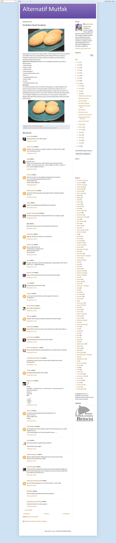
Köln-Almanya (81, 110)
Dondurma (79, 225)
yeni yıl (78, 382)
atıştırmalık (80, 191)
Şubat (80, 140)
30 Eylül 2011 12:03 (32, 254)
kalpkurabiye (30, 244)
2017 (78, 67)
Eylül (80, 93)
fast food (79, 238)
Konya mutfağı (80, 305)
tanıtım (79, 365)
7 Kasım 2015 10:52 (32, 506)
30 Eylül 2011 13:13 (32, 288)
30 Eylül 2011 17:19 (32, 364)
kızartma (79, 298)
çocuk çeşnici (80, 215)
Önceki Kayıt (66, 513)
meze (78, 326)
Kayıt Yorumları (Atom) (32, 517)
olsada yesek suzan (32, 190)
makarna (79, 316)
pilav (78, 335)
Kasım (80, 88)
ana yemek (79, 182)
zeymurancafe (30, 147)
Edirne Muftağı (80, 232)
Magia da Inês (30, 380)
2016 (78, 70)
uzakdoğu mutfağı (81, 376)
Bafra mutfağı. (80, 193)
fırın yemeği (80, 240)
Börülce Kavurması (83, 112)
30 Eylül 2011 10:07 (32, 228)
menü (78, 322)
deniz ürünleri (80, 221)
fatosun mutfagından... (33, 347)
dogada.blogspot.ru (32, 454)
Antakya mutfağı (81, 185)
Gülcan (28, 203)
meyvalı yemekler (81, 324)
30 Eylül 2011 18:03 (32, 375)
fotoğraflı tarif (80, 243)
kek (78, 290)
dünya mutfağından (82, 230)
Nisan (80, 135)
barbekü (79, 202)
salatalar (79, 348)
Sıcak (78, 357)
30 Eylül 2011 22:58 (32, 405)
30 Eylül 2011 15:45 (32, 331)
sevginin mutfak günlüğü (33, 213)
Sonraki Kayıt (26, 513)
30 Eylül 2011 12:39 (32, 277)
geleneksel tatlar (81, 249)
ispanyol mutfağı (81, 271)
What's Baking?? (31, 306)
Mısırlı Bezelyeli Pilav (83, 98)
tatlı (78, 367)
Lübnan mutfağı (81, 314)
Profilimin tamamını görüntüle (82, 48)
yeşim (28, 159)
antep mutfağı (80, 187)
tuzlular (79, 372)
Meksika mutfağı (81, 320)
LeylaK (28, 440)
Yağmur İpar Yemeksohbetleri (34, 480)
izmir (78, 277)
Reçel (78, 341)
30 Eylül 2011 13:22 (32, 300)
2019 (78, 62)
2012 (78, 81)
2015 (78, 73)
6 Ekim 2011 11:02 (31, 475)
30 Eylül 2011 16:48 (32, 352)
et (77, 234)
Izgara (78, 264)
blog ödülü (79, 206)
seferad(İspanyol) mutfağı (83, 354)
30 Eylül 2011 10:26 (32, 239)
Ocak (80, 143)
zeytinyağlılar (80, 389)
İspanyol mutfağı (81, 273)
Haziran (81, 129)
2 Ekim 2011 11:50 (31, 461)
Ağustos (81, 124)
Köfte (78, 307)
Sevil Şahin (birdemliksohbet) (34, 358)
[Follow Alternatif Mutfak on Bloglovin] (83, 154)
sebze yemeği (80, 352)
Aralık (80, 86)
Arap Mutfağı (80, 189)
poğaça (79, 339)
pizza (78, 337)
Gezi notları (80, 253)
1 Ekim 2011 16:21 (31, 449)
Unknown (29, 175)
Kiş (77, 301)
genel (78, 251)
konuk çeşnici (80, 303)
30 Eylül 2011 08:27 (32, 185)
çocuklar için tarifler (37, 128)
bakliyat (79, 197)
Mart (80, 137)
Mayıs (80, 132)
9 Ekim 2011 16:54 (31, 485)
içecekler (79, 268)
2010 (78, 146)
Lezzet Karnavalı (31, 337)
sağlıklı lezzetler (81, 344)
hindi (78, 262)
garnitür (79, 247)
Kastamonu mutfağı (82, 286)
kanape (79, 283)
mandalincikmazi (31, 426)
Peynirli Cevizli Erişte (83, 121)
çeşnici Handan (89, 24)
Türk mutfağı (80, 374)
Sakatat (79, 346)
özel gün (79, 331)
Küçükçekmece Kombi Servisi (34, 501)
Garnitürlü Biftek (82, 101)
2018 (78, 65)
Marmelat (79, 318)
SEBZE (78, 350)
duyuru (78, 228)
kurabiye (55, 128)
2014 (78, 75)
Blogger (54, 531)
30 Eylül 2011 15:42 (32, 321)
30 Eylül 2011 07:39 (32, 153)
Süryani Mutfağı (81, 363)
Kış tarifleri (79, 296)
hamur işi (79, 258)
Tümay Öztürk (30, 326)
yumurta (79, 387)
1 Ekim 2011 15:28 (31, 435)
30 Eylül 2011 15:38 (32, 310)
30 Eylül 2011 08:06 (32, 169)
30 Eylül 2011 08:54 (32, 197)
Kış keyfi (79, 292)
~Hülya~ (29, 370)
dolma (78, 223)
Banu (28, 260)
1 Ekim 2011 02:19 (31, 421)
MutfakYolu (30, 491)
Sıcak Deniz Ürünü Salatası (85, 114)
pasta (78, 333)
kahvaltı (44, 128)
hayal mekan (30, 234)
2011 (78, 83)
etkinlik (78, 236)
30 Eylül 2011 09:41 (32, 218)
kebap (78, 288)
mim (78, 329)
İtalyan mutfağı (81, 275)
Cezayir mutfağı (81, 210)
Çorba (78, 219)
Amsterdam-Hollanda (83, 103)
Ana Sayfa (46, 513)
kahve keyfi (49, 128)
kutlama (79, 311)
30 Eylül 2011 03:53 (32, 141)
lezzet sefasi (30, 136)
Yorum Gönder (28, 510)
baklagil (79, 195)
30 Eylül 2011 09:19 (32, 207)
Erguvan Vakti (30, 272)
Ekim (80, 91)
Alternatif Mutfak (45, 9)
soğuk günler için (81, 359)
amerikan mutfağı (81, 180)
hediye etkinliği (80, 260)
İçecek (78, 266)
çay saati (30, 128)
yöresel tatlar (80, 384)
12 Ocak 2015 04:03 (32, 496)
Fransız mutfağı (81, 245)
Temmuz (81, 127)
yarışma (79, 378)
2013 (78, 78)
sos (77, 361)
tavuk (78, 369)
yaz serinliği (80, 380)
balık (78, 200)
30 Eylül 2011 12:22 (32, 267)
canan (28, 283)
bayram (79, 204)
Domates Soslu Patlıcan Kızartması (84, 118)
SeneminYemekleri (31, 466)
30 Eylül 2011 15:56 (32, 342)
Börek (78, 208)
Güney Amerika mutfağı (83, 255)
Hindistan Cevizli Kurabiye (84, 96)
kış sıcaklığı (79, 294)
